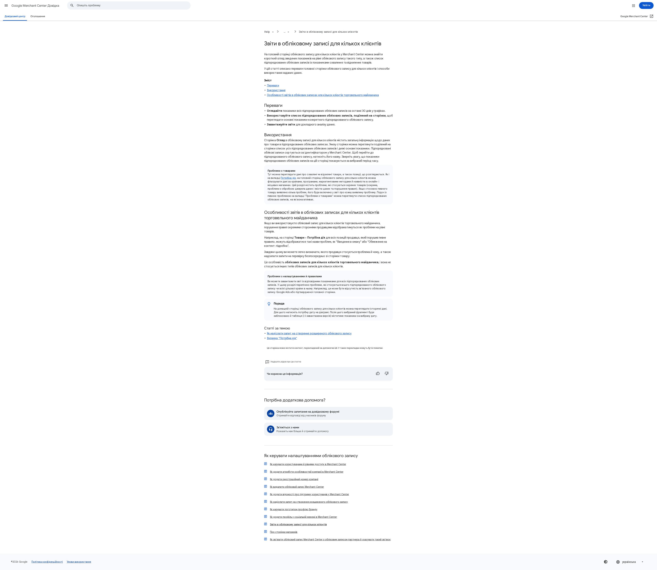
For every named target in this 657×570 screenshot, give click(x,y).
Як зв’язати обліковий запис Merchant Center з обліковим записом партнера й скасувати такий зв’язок (330, 539)
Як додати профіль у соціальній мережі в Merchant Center (303, 516)
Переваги (273, 85)
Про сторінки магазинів (283, 532)
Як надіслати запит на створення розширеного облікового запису (309, 333)
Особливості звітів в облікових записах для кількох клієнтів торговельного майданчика (323, 95)
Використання (276, 90)
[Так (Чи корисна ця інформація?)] (377, 374)
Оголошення (37, 16)
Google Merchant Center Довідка (35, 6)
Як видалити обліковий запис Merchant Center (297, 486)
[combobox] (133, 5)
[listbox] (630, 561)
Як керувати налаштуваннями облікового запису (311, 456)
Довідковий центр (15, 16)
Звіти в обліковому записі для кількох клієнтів (328, 31)
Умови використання (79, 561)
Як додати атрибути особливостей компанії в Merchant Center (306, 471)
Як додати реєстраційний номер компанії (294, 479)
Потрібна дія (288, 178)
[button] (6, 5)
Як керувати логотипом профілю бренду (293, 509)
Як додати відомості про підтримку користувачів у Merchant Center (309, 494)
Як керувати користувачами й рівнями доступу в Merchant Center (308, 464)
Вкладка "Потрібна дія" (282, 338)
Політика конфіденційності (47, 561)
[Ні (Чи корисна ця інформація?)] (386, 374)
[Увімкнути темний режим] (606, 562)
